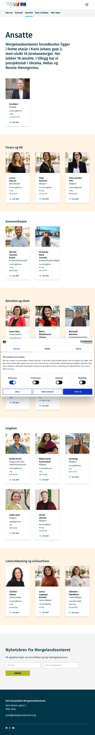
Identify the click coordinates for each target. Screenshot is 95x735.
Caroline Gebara (13, 593)
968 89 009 (13, 271)
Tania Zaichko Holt (75, 179)
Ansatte (29, 12)
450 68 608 (13, 607)
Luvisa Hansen (12, 179)
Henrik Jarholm (42, 516)
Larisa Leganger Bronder (43, 594)
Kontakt (19, 12)
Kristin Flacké (15, 459)
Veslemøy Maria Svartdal (43, 255)
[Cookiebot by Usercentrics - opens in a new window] (82, 342)
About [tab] (78, 349)
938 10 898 (43, 475)
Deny (17, 392)
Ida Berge (73, 459)
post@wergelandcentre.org (21, 715)
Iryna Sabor (14, 331)
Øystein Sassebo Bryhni (13, 255)
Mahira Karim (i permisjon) (45, 460)
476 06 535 (43, 531)
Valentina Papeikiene (74, 593)
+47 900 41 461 (44, 401)
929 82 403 (73, 194)
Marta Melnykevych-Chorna (45, 334)
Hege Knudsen (43, 179)
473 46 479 (43, 194)
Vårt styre (55, 12)
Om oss (9, 12)
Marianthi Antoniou (73, 333)
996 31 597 (73, 472)
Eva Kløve (13, 104)
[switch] (36, 382)
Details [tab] (47, 349)
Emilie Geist (14, 515)
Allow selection (47, 392)
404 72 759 (43, 271)
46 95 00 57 (13, 194)
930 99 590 (13, 475)
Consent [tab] (16, 349)
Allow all (77, 392)
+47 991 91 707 (14, 117)
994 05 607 (13, 528)
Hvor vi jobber (42, 12)
